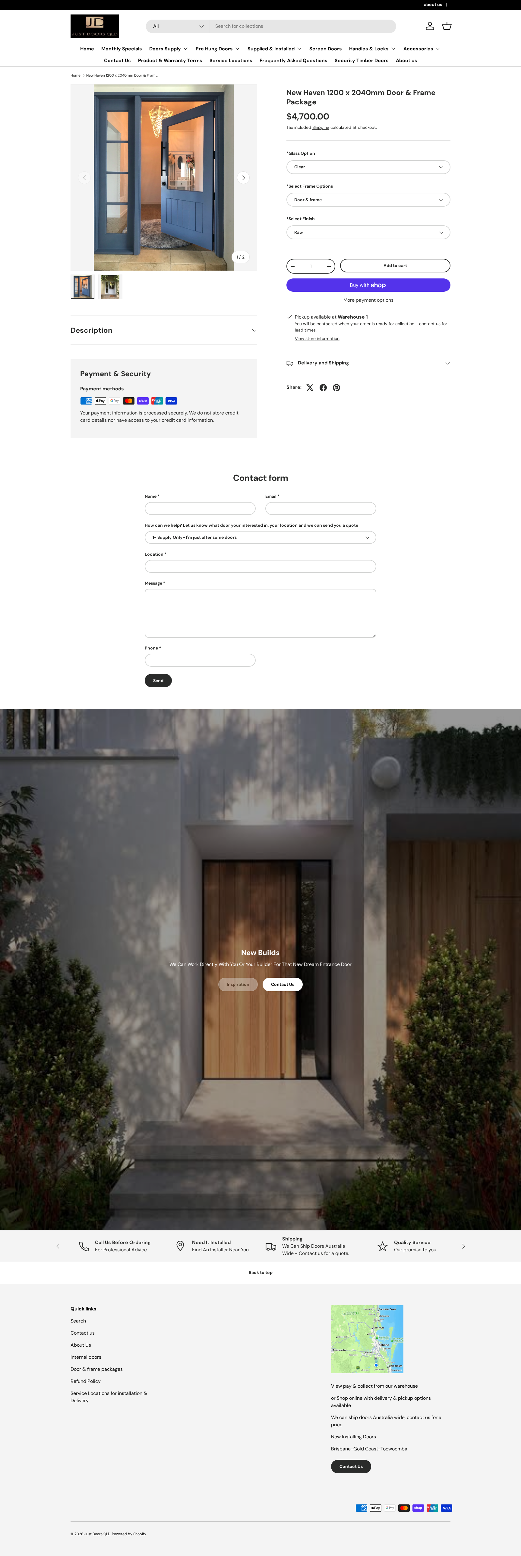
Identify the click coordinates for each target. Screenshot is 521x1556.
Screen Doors (325, 49)
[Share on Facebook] (323, 387)
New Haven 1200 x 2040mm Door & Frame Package (122, 75)
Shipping (320, 127)
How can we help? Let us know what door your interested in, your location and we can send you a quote (251, 525)
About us (406, 60)
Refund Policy (86, 1381)
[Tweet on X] (310, 387)
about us (433, 4)
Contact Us (117, 60)
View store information (317, 338)
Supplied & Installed (271, 49)
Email (270, 496)
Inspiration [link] (238, 984)
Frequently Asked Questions (293, 60)
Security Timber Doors (362, 60)
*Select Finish (300, 219)
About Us (81, 1345)
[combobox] (271, 26)
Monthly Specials (121, 49)
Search (78, 1321)
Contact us (83, 1333)
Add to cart (395, 265)
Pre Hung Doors (214, 49)
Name (150, 496)
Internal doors (86, 1357)
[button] (446, 26)
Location (154, 554)
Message (153, 583)
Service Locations (231, 60)
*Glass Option (300, 153)
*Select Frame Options (309, 186)
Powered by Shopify (129, 1534)
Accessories (418, 49)
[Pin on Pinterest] (336, 387)
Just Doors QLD (97, 1534)
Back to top (261, 1272)
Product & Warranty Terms (170, 60)
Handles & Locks (369, 49)
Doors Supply (165, 49)
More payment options (368, 300)
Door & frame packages (97, 1369)
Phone (151, 648)
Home (87, 49)
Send (158, 680)
